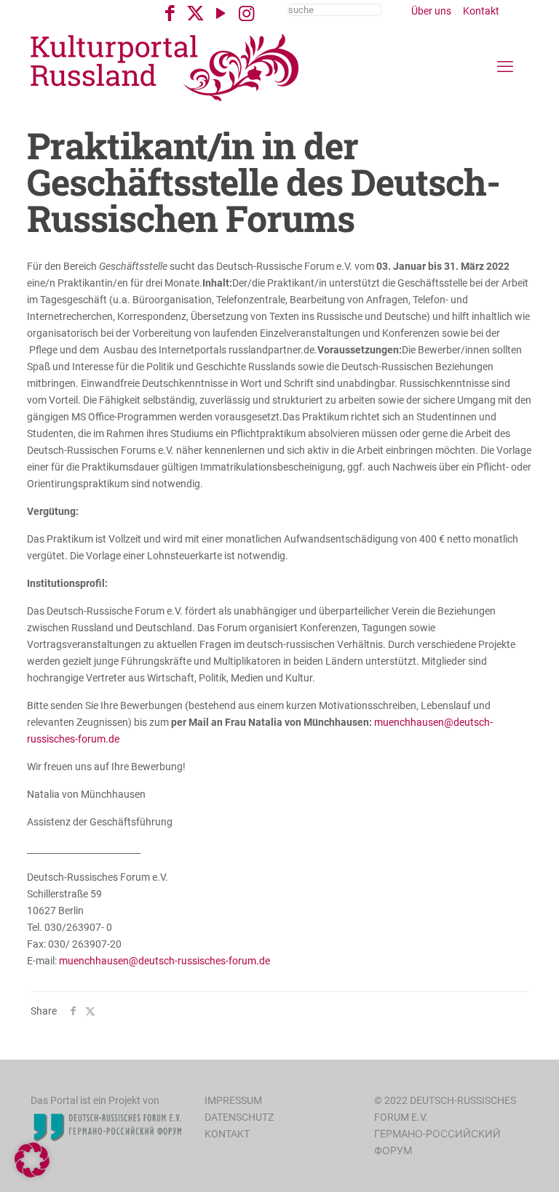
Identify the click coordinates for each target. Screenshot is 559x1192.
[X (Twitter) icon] (195, 13)
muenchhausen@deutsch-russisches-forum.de (164, 961)
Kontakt (481, 11)
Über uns (431, 11)
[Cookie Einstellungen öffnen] (32, 1174)
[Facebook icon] (170, 13)
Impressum (233, 1100)
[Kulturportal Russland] (165, 66)
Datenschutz (239, 1117)
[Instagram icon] (246, 13)
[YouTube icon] (221, 13)
